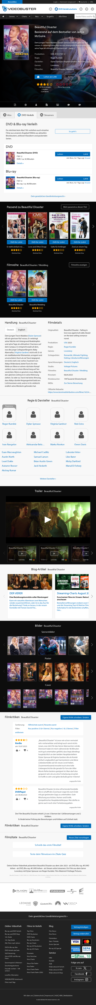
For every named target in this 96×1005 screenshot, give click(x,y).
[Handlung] (15, 104)
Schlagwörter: (54, 355)
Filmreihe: (39, 69)
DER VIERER (16, 593)
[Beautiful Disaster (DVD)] (10, 158)
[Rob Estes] (81, 415)
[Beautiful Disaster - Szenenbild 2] (52, 645)
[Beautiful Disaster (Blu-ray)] (10, 182)
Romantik (68, 355)
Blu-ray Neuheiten (33, 940)
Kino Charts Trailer (33, 969)
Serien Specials (54, 944)
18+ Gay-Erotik (10, 940)
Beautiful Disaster (16, 304)
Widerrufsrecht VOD (55, 970)
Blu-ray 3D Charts (33, 949)
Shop (86, 8)
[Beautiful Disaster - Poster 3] (45, 672)
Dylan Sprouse (57, 61)
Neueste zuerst (50, 724)
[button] (92, 553)
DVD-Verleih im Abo (50, 8)
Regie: (37, 58)
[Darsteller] (36, 104)
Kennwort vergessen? (68, 2)
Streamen (80, 8)
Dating (67, 358)
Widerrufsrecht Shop (56, 973)
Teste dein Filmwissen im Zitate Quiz (48, 854)
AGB (50, 964)
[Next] (93, 226)
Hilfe (50, 958)
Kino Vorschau (31, 956)
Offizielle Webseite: (56, 389)
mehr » (72, 48)
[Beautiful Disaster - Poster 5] (77, 672)
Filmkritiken (53, 938)
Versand (87, 158)
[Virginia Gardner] (57, 415)
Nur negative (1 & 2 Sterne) (62, 728)
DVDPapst (20, 791)
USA (52, 54)
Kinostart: (52, 374)
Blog (92, 8)
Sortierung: (19, 724)
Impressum (49, 995)
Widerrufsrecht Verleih (56, 967)
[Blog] (47, 104)
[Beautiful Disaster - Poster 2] (29, 672)
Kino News (52, 934)
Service (52, 952)
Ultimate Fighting (80, 355)
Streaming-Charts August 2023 (74, 593)
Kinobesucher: (54, 379)
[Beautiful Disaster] (16, 42)
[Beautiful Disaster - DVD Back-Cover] (29, 698)
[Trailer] (26, 104)
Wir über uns (28, 995)
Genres (12, 16)
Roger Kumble (56, 58)
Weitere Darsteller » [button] (48, 478)
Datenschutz (39, 995)
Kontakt (51, 961)
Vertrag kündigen (81, 927)
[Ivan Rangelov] (9, 435)
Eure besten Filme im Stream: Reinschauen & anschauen (76, 598)
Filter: (17, 728)
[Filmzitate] (80, 104)
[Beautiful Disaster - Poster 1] (14, 672)
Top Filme (30, 931)
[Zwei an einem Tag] (79, 225)
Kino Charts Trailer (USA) (35, 972)
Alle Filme (63, 16)
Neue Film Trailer (32, 963)
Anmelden (12, 2)
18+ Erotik (8, 937)
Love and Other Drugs (37, 246)
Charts (24, 16)
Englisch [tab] (21, 329)
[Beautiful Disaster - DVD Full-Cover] (45, 698)
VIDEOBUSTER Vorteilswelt (13, 979)
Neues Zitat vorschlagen (79, 837)
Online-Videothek (13, 926)
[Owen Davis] (81, 435)
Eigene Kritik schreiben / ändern (76, 717)
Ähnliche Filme (16, 253)
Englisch (75, 362)
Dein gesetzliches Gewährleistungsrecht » (48, 196)
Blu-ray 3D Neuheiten (34, 946)
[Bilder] (58, 104)
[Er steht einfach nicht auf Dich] (16, 225)
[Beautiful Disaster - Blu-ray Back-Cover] (77, 698)
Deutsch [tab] (10, 329)
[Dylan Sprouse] (33, 415)
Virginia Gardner (70, 61)
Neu (36, 16)
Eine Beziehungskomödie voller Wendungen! (29, 597)
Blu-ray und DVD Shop (12, 934)
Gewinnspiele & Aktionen (13, 963)
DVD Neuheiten (32, 934)
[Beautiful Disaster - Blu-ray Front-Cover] (61, 698)
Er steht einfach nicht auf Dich (16, 246)
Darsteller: (39, 61)
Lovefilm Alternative (11, 975)
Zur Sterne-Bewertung (73, 383)
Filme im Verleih (34, 926)
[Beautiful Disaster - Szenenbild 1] (21, 645)
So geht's (50, 16)
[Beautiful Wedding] (37, 283)
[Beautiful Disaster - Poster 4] (61, 672)
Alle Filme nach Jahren (12, 943)
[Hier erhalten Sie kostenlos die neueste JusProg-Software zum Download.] (81, 956)
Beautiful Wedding (37, 304)
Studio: (51, 366)
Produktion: (39, 54)
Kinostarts (30, 953)
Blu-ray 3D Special (55, 948)
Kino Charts (31, 959)
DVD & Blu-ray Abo (11, 947)
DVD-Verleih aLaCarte (67, 9)
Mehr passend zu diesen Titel (75, 207)
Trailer (70, 76)
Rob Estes (82, 61)
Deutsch (67, 362)
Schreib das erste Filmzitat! (48, 844)
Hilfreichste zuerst (35, 724)
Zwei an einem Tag (79, 246)
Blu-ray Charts (31, 943)
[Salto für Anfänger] (58, 225)
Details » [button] (20, 163)
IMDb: (50, 383)
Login (55, 2)
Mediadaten (68, 995)
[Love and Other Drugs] (37, 225)
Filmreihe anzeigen (79, 265)
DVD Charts (31, 937)
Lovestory (55, 65)
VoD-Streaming (10, 953)
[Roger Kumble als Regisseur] (9, 415)
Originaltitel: (53, 330)
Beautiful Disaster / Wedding (62, 69)
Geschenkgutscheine (12, 966)
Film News (52, 931)
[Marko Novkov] (57, 435)
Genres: (38, 65)
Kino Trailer (30, 966)
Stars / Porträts (53, 941)
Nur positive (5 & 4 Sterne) (39, 728)
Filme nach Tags (10, 982)
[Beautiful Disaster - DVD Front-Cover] (14, 698)
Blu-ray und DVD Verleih (13, 931)
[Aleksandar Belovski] (33, 435)
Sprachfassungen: (55, 362)
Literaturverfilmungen (79, 358)
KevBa (18, 743)
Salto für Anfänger (58, 246)
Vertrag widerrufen (81, 933)
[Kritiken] (69, 104)
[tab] (7, 115)
